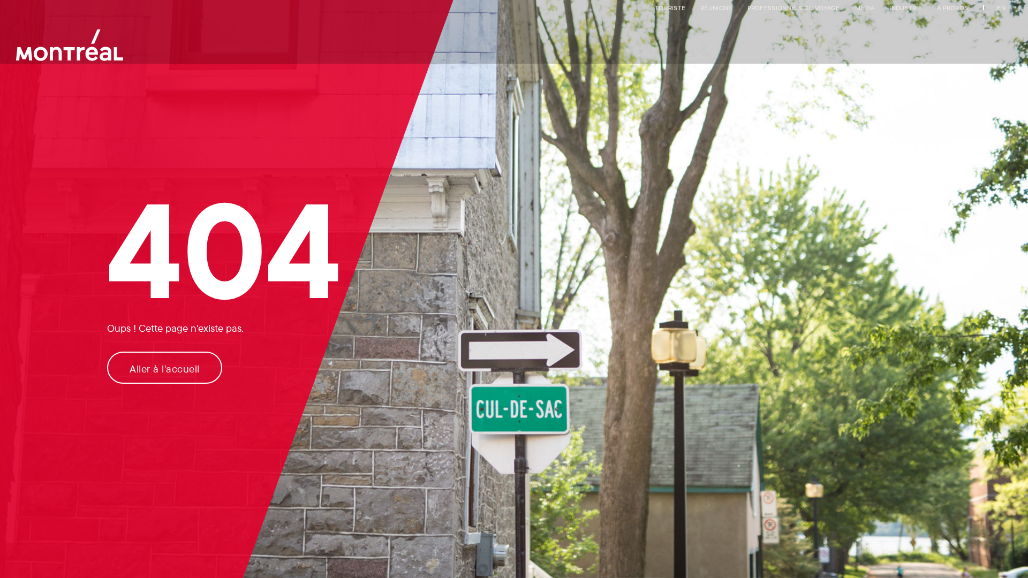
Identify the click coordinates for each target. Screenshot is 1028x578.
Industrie (905, 8)
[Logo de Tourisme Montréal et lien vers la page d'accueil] (69, 40)
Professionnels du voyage (793, 8)
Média (865, 8)
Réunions (716, 8)
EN (1001, 8)
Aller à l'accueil (165, 368)
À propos (952, 8)
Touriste (670, 8)
